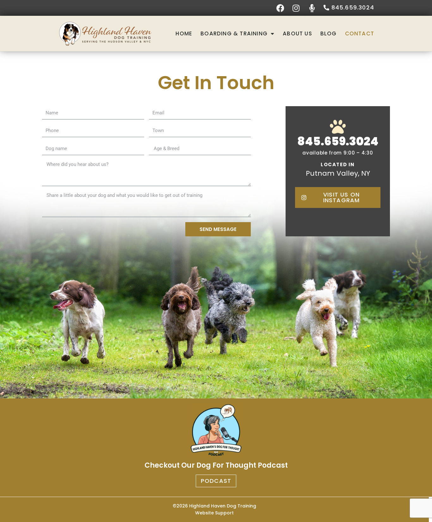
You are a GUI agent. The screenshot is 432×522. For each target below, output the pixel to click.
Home (184, 33)
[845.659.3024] (338, 127)
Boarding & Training (234, 33)
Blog (328, 33)
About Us (297, 33)
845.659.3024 (338, 141)
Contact (359, 33)
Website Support (214, 513)
